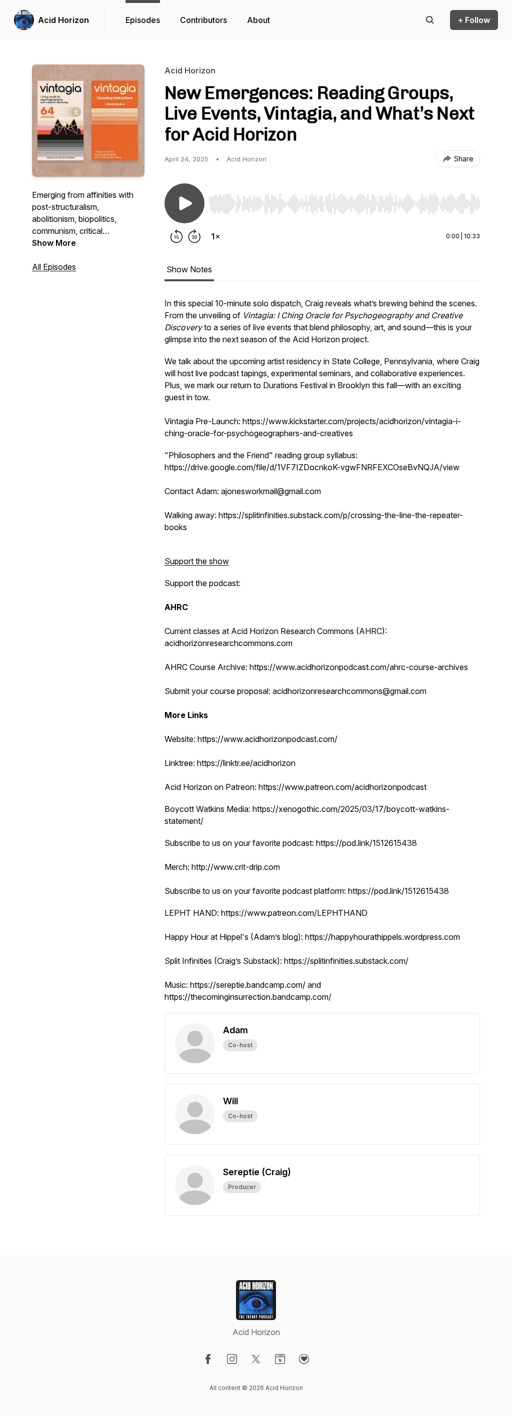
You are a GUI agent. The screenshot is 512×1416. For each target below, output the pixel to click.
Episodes (143, 20)
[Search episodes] (430, 20)
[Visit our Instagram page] (232, 1359)
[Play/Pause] (184, 203)
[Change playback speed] (216, 236)
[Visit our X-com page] (256, 1359)
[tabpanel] (322, 655)
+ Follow (474, 20)
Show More (54, 243)
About (258, 20)
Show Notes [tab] (189, 269)
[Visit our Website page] (280, 1359)
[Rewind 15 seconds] (177, 236)
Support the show (196, 561)
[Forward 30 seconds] (195, 236)
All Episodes (54, 267)
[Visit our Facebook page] (208, 1359)
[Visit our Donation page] (304, 1359)
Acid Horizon (63, 20)
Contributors (203, 20)
